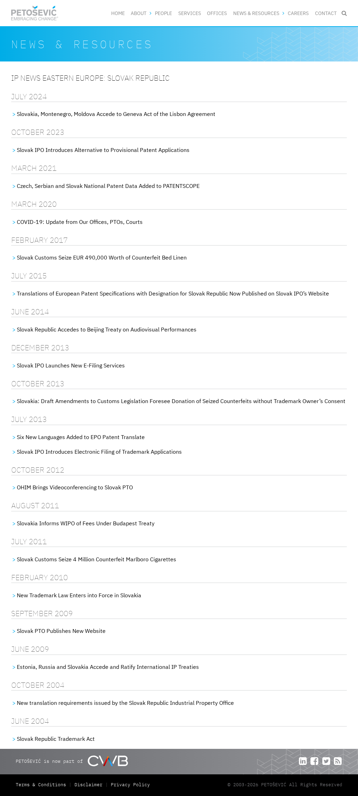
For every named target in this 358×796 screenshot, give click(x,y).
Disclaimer (88, 785)
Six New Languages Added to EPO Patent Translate (81, 436)
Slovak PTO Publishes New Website (61, 630)
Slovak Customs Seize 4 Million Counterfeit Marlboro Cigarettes (96, 559)
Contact (326, 13)
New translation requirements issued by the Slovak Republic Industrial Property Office (125, 702)
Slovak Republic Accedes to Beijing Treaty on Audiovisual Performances (106, 329)
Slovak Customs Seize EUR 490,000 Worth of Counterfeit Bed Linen (102, 257)
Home (118, 13)
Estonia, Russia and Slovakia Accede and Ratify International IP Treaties (108, 666)
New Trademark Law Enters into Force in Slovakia (79, 595)
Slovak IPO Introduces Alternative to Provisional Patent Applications (103, 149)
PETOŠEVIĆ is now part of (51, 761)
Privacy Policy (130, 785)
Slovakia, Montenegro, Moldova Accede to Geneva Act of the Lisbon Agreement (116, 113)
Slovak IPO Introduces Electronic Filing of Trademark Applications (99, 451)
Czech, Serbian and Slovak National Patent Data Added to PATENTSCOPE (108, 185)
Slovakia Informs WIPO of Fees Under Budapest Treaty (86, 523)
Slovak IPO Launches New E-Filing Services (71, 365)
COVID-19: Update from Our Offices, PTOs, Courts (80, 221)
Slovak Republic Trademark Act (56, 738)
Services (189, 13)
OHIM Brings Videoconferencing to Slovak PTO (75, 487)
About (138, 13)
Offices (217, 13)
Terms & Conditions (42, 785)
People (163, 13)
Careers (298, 13)
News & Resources (256, 13)
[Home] (34, 13)
